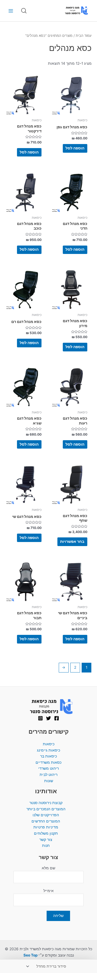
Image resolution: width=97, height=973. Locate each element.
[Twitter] (48, 718)
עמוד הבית (84, 36)
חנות (46, 845)
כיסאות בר (48, 756)
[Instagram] (40, 718)
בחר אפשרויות (72, 541)
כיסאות (48, 744)
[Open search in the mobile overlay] (24, 11)
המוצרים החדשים (46, 821)
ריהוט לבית (48, 774)
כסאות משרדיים (48, 762)
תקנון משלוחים (46, 833)
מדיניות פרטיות (45, 827)
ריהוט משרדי (48, 768)
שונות (48, 781)
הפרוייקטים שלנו (46, 815)
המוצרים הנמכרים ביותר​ (45, 809)
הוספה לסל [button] (74, 148)
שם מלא (48, 868)
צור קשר (45, 839)
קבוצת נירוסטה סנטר (46, 803)
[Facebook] (56, 718)
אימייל (48, 891)
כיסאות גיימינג (48, 750)
